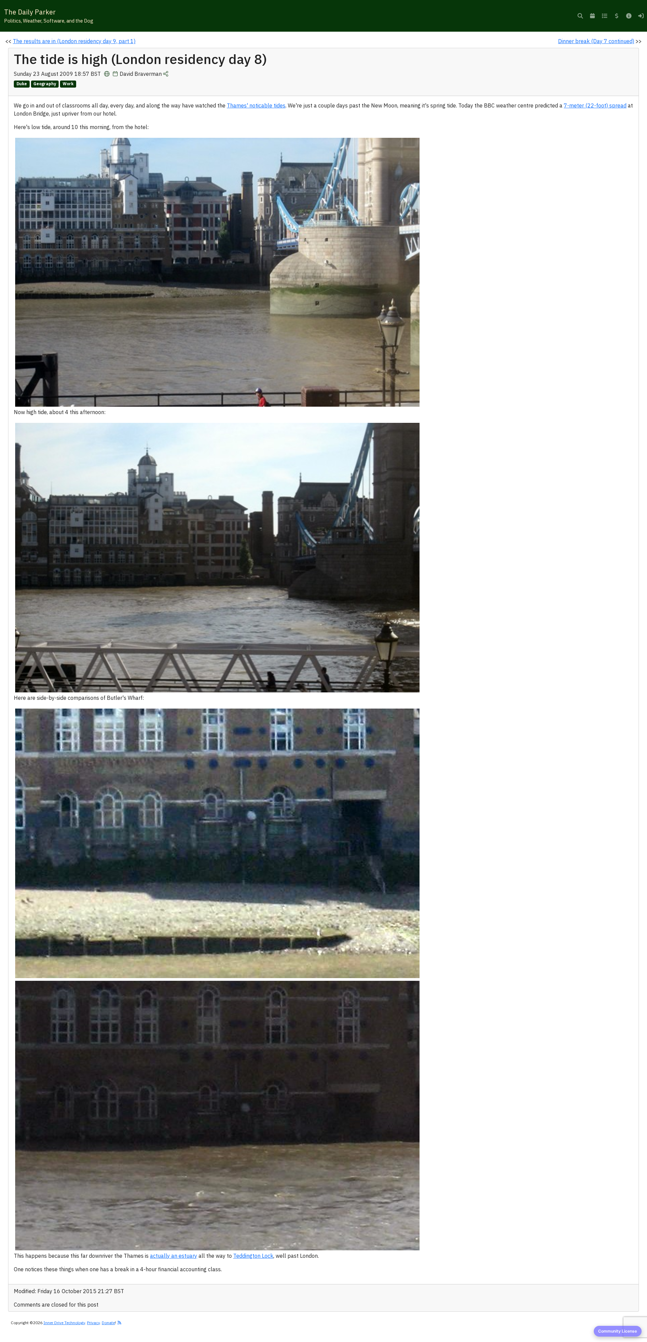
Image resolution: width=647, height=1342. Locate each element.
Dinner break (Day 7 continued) (596, 41)
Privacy (93, 1322)
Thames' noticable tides (256, 105)
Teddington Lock (253, 1255)
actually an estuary (173, 1255)
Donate (108, 1322)
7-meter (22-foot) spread (595, 105)
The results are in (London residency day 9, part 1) (74, 41)
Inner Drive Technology (64, 1322)
